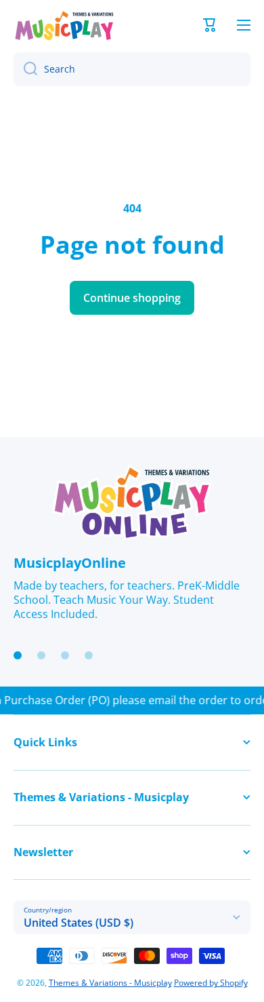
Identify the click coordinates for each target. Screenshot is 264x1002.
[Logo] (64, 25)
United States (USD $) (78, 922)
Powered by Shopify (211, 982)
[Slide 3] (65, 655)
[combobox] (132, 69)
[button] (210, 25)
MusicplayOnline (70, 563)
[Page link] (132, 502)
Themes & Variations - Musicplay (110, 982)
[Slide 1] (18, 655)
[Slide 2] (41, 655)
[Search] (25, 69)
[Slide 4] (89, 655)
